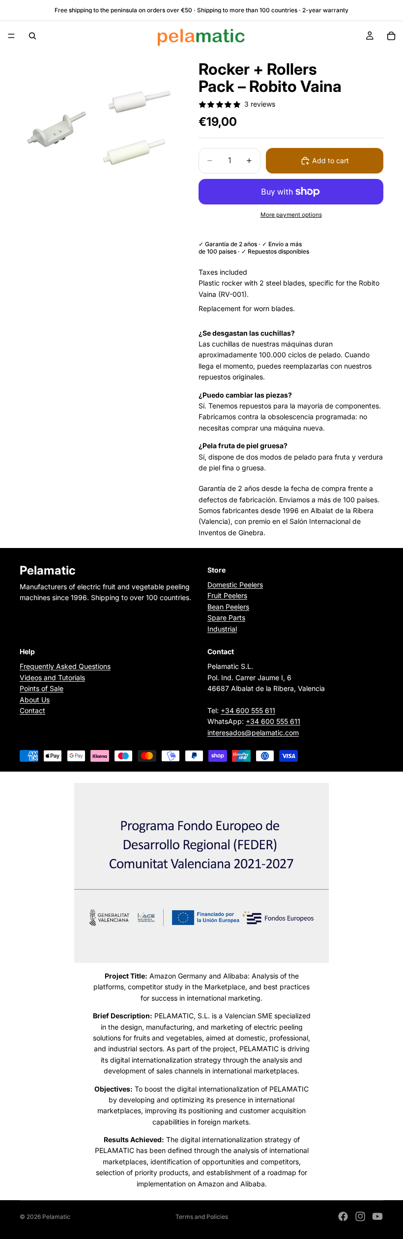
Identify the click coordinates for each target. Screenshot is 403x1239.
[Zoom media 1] (97, 128)
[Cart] (391, 36)
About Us (35, 699)
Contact (32, 710)
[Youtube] (377, 1216)
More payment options (291, 214)
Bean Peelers (228, 607)
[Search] (32, 36)
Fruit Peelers (227, 596)
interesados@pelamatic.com (253, 732)
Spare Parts (226, 618)
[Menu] (11, 36)
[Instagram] (360, 1216)
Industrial (222, 629)
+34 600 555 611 (248, 710)
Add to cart (330, 160)
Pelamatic (56, 1216)
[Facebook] (343, 1216)
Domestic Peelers (235, 584)
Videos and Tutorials (52, 677)
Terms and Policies (201, 1216)
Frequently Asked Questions (65, 667)
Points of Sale (41, 688)
